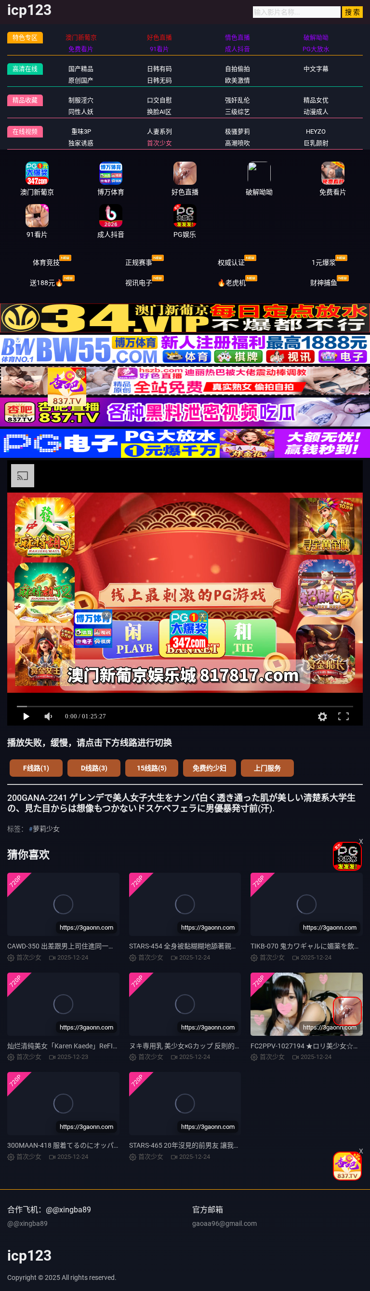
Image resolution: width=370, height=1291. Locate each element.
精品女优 (316, 100)
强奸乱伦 (237, 100)
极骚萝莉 (237, 131)
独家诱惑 (80, 143)
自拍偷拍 (237, 68)
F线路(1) (36, 768)
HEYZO (316, 131)
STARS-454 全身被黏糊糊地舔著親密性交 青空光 (201, 946)
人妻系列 (159, 131)
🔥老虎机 (231, 283)
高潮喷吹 (237, 143)
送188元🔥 (46, 283)
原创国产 (80, 80)
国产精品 (80, 68)
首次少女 (159, 143)
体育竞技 (46, 262)
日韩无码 (159, 80)
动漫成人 (316, 111)
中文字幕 (316, 68)
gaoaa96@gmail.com (224, 1223)
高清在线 (25, 68)
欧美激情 (237, 80)
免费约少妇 (209, 768)
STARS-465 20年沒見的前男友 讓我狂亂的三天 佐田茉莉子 (216, 1145)
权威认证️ (231, 262)
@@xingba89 (27, 1223)
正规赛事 (138, 262)
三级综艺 (237, 111)
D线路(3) (94, 768)
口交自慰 (159, 100)
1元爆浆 (324, 262)
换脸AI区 (159, 111)
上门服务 (267, 768)
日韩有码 (159, 68)
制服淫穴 (80, 100)
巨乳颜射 (316, 143)
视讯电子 (138, 283)
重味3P (81, 131)
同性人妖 (80, 111)
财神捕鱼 (323, 283)
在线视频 (25, 131)
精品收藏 (25, 100)
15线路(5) (152, 768)
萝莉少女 (46, 829)
